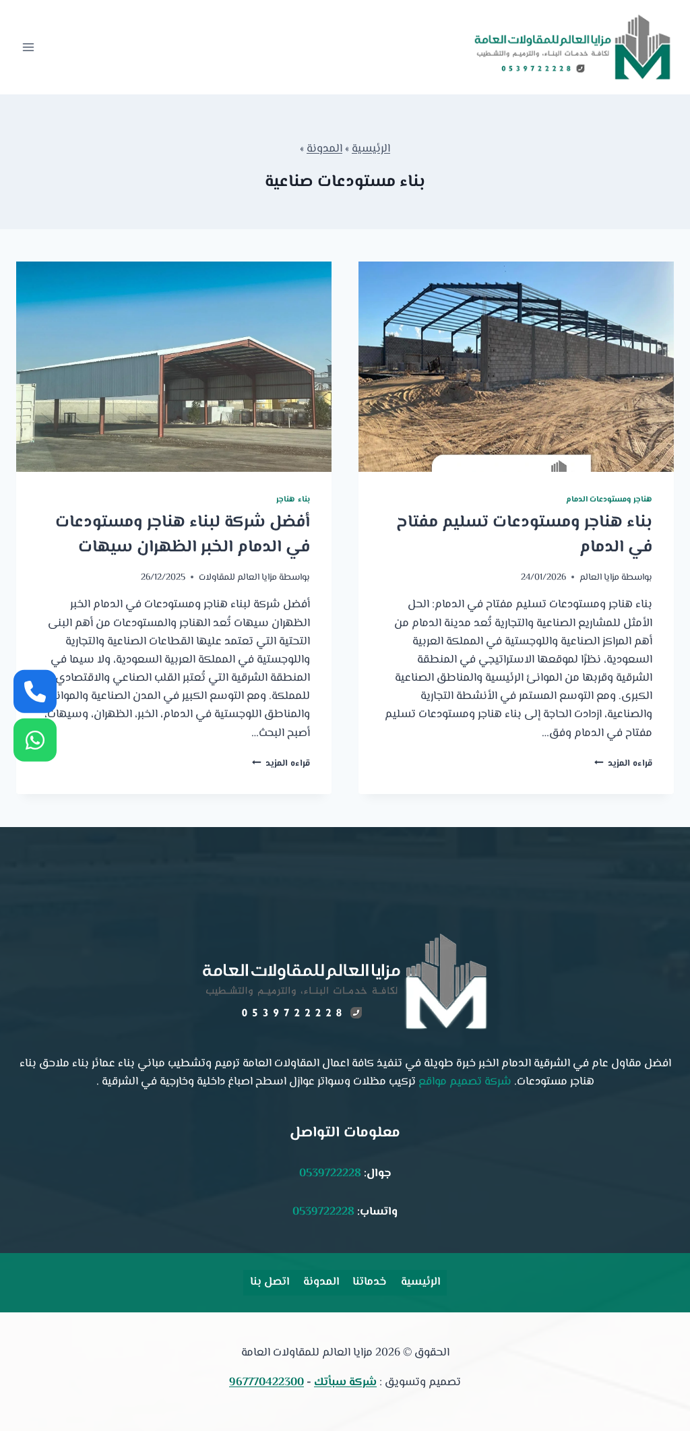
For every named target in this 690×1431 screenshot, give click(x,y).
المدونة (324, 149)
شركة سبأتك (345, 1382)
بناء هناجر (293, 499)
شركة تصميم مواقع (464, 1082)
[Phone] (35, 690)
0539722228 (330, 1173)
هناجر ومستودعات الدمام (609, 499)
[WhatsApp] (35, 740)
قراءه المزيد (623, 763)
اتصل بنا (269, 1282)
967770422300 (266, 1382)
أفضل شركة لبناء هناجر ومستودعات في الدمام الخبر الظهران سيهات (182, 535)
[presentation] (516, 367)
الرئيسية (371, 149)
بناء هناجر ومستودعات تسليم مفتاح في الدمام (524, 535)
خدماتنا (369, 1282)
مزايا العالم (599, 577)
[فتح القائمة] (28, 46)
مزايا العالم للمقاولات (238, 577)
